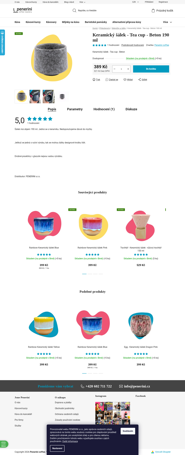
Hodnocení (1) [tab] (104, 109)
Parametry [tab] (75, 109)
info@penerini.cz (137, 386)
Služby (18, 425)
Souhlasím (128, 431)
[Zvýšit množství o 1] (128, 69)
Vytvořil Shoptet (162, 452)
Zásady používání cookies (67, 420)
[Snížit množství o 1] (114, 69)
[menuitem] (17, 22)
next (168, 240)
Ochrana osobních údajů (67, 414)
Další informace (70, 441)
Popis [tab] (52, 109)
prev (17, 240)
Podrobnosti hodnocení (132, 45)
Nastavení (57, 448)
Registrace (163, 2)
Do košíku (151, 69)
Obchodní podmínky (64, 408)
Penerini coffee (161, 45)
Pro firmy (19, 420)
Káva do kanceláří (23, 414)
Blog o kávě (69, 2)
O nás (17, 2)
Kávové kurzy (31, 2)
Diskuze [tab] (131, 109)
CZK (134, 2)
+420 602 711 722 (99, 386)
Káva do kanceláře (50, 2)
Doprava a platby (63, 402)
